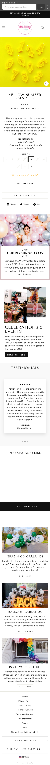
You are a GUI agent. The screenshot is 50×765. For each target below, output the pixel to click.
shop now (25, 576)
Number (25, 154)
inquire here (25, 631)
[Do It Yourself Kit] (25, 650)
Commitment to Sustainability (25, 732)
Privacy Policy (25, 701)
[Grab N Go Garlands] (25, 540)
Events (25, 723)
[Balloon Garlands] (25, 595)
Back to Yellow (27, 507)
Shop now (25, 687)
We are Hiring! (25, 718)
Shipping (14, 108)
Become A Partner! (25, 714)
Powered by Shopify (25, 763)
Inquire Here (16, 355)
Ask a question (25, 195)
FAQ (25, 727)
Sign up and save (24, 740)
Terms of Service (25, 709)
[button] (47, 7)
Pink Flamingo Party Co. (24, 749)
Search (25, 696)
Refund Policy (25, 705)
